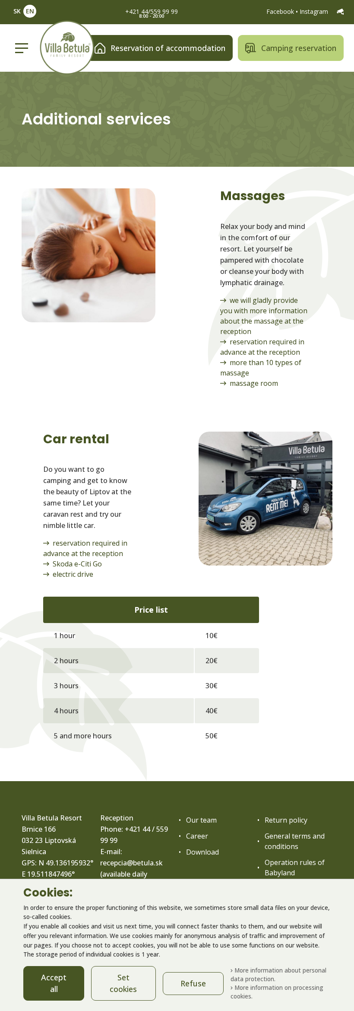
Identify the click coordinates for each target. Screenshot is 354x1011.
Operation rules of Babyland (295, 867)
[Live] (340, 11)
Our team (201, 820)
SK (17, 11)
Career (197, 836)
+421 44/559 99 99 (151, 11)
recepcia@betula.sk (131, 863)
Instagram (315, 11)
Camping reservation (298, 48)
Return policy (286, 820)
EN (30, 11)
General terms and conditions (295, 841)
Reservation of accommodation (168, 48)
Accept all (53, 983)
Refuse (193, 983)
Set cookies (123, 983)
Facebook (281, 11)
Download (202, 852)
